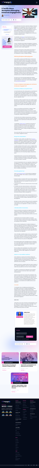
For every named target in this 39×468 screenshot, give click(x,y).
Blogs (31, 415)
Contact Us (17, 447)
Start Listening (7, 46)
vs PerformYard (25, 417)
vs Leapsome (24, 414)
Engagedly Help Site (32, 406)
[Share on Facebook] (13, 19)
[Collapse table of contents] (11, 27)
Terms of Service (18, 454)
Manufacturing (25, 405)
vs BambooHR (25, 419)
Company (17, 439)
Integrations (31, 403)
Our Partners (17, 442)
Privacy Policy (17, 452)
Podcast (31, 418)
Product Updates (32, 405)
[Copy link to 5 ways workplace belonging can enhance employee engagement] (27, 85)
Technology (24, 402)
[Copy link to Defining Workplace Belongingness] (33, 56)
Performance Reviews (18, 403)
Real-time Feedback (18, 408)
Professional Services (26, 407)
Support (17, 445)
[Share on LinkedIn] (15, 19)
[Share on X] (11, 19)
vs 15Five (24, 412)
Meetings (17, 410)
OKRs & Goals (17, 405)
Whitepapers (31, 411)
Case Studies (32, 410)
